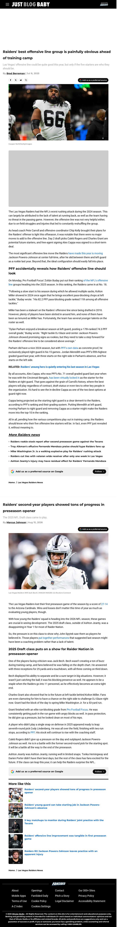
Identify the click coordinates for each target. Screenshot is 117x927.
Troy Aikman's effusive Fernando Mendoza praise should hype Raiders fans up (58, 446)
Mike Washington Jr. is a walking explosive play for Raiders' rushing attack (56, 451)
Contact (59, 890)
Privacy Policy (86, 895)
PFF (33, 732)
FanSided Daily (39, 895)
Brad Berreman (16, 73)
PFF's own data (69, 347)
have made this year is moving (85, 253)
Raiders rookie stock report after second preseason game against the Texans (57, 441)
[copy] (26, 80)
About (15, 890)
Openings (36, 890)
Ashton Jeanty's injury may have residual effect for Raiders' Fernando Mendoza (58, 461)
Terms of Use (19, 901)
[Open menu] (7, 4)
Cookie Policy (39, 901)
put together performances (54, 637)
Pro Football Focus (77, 709)
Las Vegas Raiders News (30, 482)
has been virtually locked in (64, 377)
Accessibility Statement (91, 901)
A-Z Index (17, 906)
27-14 (104, 604)
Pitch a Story (62, 895)
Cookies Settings (41, 906)
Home (12, 482)
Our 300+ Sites (86, 890)
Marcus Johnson (16, 522)
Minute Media (18, 914)
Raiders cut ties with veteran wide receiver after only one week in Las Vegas (57, 456)
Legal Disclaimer (64, 901)
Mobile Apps (19, 895)
